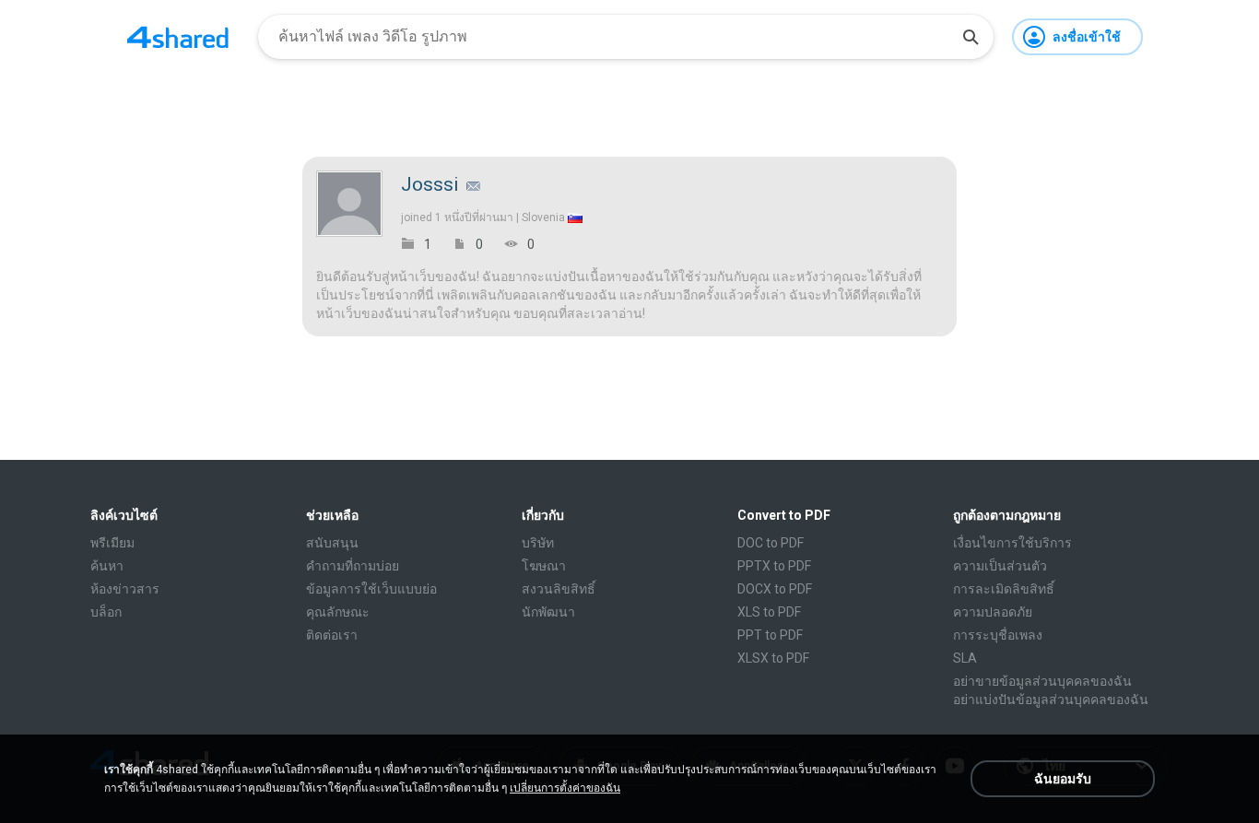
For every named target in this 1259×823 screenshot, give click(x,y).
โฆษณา (544, 565)
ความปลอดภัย (992, 612)
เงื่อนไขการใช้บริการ (1012, 542)
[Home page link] (178, 37)
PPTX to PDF (774, 565)
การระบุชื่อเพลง (997, 635)
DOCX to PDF (774, 589)
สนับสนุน (332, 542)
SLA (965, 658)
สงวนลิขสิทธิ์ (558, 589)
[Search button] (970, 37)
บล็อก (106, 612)
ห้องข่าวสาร (124, 589)
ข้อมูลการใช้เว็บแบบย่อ (371, 589)
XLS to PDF (769, 612)
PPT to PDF (770, 635)
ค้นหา (107, 565)
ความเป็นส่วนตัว (1000, 565)
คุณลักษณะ (338, 612)
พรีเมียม (112, 542)
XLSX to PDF (773, 658)
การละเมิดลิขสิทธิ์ (1003, 589)
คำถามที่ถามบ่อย (352, 565)
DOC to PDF (770, 542)
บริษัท (538, 542)
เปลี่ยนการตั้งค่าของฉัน (565, 788)
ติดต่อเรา (332, 635)
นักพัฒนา (548, 612)
